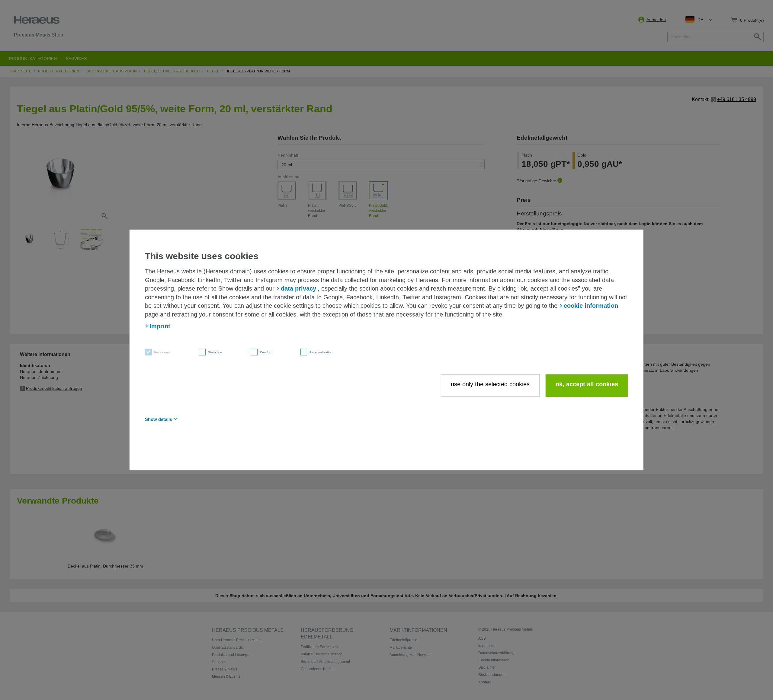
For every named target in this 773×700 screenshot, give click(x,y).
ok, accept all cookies (587, 383)
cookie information (591, 305)
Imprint (159, 326)
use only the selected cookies (490, 383)
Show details (158, 419)
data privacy (298, 288)
